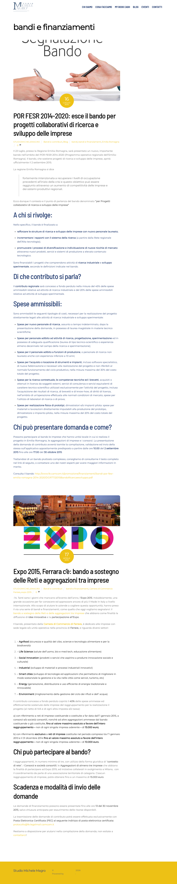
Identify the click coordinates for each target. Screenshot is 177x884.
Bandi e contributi (53, 141)
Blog (65, 141)
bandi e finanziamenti (90, 141)
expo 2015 (26, 592)
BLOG (136, 6)
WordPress (69, 874)
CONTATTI (157, 6)
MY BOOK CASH (122, 6)
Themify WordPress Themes (89, 874)
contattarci (19, 835)
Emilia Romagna (110, 141)
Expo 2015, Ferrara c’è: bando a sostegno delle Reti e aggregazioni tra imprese (66, 575)
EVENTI (145, 6)
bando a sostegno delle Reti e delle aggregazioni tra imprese (48, 613)
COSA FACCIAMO (103, 6)
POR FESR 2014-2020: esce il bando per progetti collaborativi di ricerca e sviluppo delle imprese (64, 124)
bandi (75, 141)
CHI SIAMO (87, 6)
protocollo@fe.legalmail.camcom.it (33, 824)
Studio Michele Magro (64, 870)
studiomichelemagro (26, 142)
